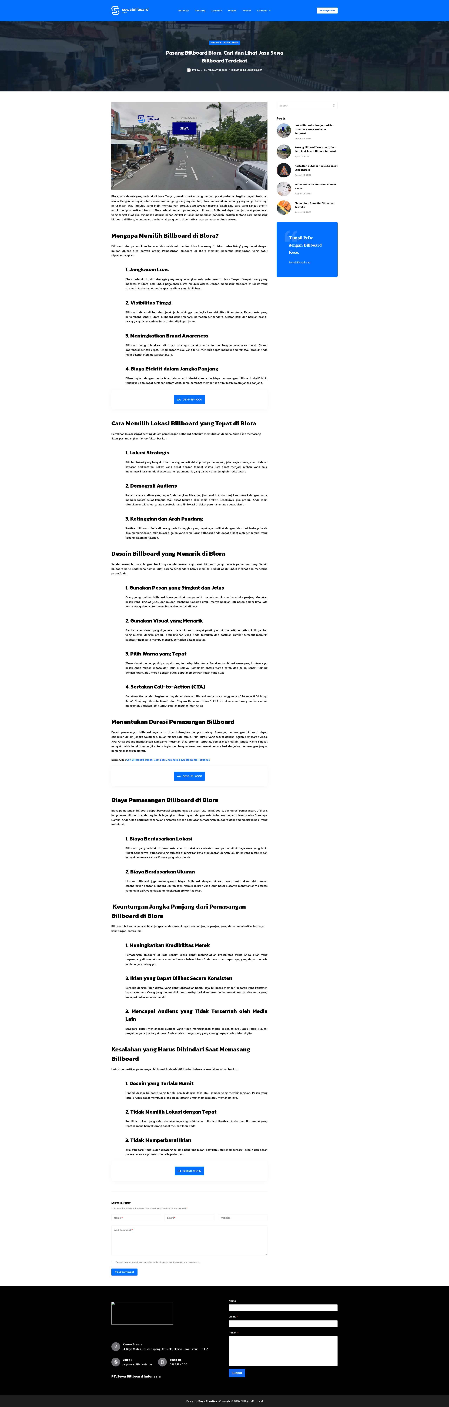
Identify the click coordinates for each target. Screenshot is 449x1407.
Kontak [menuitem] (247, 10)
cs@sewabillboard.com (137, 1364)
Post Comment (124, 1272)
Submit (237, 1372)
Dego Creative (207, 1401)
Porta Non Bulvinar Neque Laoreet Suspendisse (315, 168)
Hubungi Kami (327, 10)
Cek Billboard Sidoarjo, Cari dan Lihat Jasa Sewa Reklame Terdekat (314, 129)
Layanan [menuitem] (217, 10)
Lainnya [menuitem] (262, 10)
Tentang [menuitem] (200, 10)
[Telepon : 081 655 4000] (162, 1362)
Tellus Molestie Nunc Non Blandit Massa (315, 186)
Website (225, 1218)
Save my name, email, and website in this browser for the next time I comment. (158, 1262)
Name (118, 1218)
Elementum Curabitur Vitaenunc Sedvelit (314, 205)
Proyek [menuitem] (232, 10)
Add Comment (123, 1230)
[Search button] (334, 105)
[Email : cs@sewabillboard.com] (115, 1362)
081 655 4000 (178, 1364)
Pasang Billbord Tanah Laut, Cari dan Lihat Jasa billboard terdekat (315, 149)
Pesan (234, 1332)
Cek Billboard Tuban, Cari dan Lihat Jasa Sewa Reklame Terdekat (168, 759)
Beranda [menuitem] (183, 10)
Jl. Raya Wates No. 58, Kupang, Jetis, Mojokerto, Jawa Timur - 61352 (165, 1349)
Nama (232, 1301)
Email (171, 1218)
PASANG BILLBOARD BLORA (224, 42)
